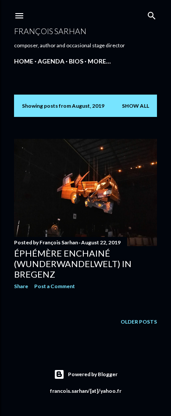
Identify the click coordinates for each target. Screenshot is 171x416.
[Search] (151, 13)
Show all (135, 105)
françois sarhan (50, 31)
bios (76, 61)
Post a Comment (54, 286)
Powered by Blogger (93, 374)
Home (23, 61)
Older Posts (139, 321)
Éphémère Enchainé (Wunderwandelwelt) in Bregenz (73, 263)
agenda (51, 61)
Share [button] (21, 286)
